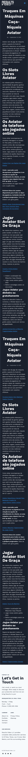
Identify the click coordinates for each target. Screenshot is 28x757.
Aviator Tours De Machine (10, 604)
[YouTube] (8, 753)
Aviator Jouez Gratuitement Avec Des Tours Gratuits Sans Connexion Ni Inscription (13, 206)
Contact (4, 723)
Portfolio (4, 718)
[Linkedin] (5, 753)
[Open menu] (24, 3)
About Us (5, 716)
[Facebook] (3, 753)
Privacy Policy (15, 716)
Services (4, 720)
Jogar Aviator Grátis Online (11, 502)
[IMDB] (11, 753)
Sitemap (13, 718)
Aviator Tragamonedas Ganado (12, 661)
